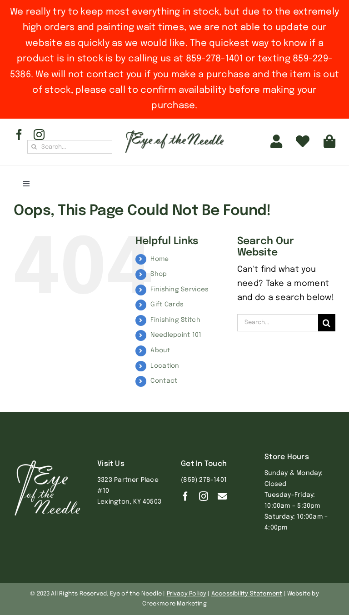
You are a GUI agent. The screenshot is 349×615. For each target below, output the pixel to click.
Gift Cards (167, 304)
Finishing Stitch (175, 320)
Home (159, 259)
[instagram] (39, 134)
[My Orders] (302, 141)
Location (164, 366)
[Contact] (222, 496)
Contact (163, 381)
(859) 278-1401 (204, 480)
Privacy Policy (187, 594)
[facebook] (19, 134)
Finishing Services (179, 289)
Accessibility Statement (247, 594)
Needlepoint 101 (175, 335)
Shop (158, 274)
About (160, 350)
